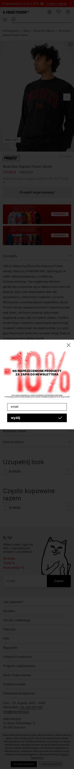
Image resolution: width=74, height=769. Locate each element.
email (14, 406)
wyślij (15, 418)
